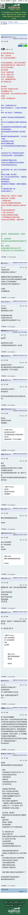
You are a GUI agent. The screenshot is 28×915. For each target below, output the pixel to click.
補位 (20, 12)
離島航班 (24, 12)
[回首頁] (14, 10)
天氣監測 (23, 16)
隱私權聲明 (16, 902)
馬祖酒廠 (5, 16)
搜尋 (15, 14)
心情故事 (16, 22)
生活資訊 (14, 18)
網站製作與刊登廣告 (10, 905)
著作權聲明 (22, 902)
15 (10, 257)
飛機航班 (17, 12)
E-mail (16, 905)
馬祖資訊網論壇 (4, 22)
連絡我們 (20, 905)
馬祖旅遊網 (6, 12)
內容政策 (10, 902)
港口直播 (24, 14)
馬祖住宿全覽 (17, 16)
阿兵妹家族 (10, 22)
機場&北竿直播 (10, 14)
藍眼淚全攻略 (10, 16)
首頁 (2, 12)
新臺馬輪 (19, 14)
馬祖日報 (12, 12)
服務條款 (5, 902)
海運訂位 (4, 14)
